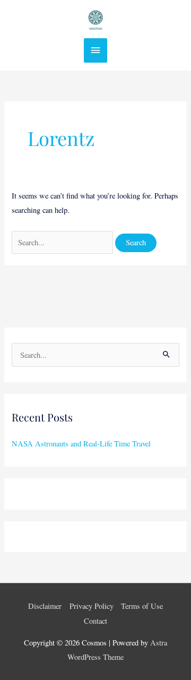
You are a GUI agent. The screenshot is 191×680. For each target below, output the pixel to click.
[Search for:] (63, 242)
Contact (95, 621)
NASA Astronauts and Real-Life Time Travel (81, 443)
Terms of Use (142, 606)
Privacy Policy (92, 606)
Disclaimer (45, 606)
